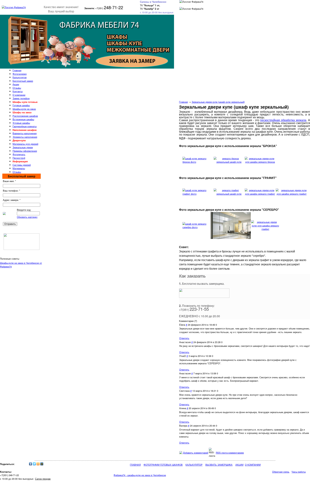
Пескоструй (19, 158)
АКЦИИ (239, 464)
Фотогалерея (20, 74)
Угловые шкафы (21, 123)
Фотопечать (19, 154)
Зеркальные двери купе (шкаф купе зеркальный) (218, 102)
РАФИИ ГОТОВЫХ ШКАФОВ (167, 464)
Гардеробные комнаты (25, 126)
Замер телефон (21, 98)
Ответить (184, 338)
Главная (183, 102)
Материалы (19, 168)
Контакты (18, 91)
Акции (16, 84)
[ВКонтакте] (30, 464)
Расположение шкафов (25, 116)
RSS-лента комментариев (230, 452)
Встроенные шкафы (23, 119)
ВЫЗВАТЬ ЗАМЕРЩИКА (218, 464)
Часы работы (299, 471)
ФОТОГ (147, 464)
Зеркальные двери (23, 147)
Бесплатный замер (23, 81)
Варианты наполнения (25, 133)
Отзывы (17, 88)
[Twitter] (34, 464)
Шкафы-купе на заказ (24, 109)
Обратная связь (280, 471)
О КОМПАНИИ (253, 464)
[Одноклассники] (38, 464)
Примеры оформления (25, 151)
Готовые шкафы (21, 105)
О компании (19, 95)
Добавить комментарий (195, 452)
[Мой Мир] (42, 464)
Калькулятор (20, 77)
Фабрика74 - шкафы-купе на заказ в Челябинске (140, 475)
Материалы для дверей (25, 144)
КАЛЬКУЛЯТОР (194, 464)
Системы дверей (22, 165)
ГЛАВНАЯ (135, 464)
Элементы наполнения (25, 137)
